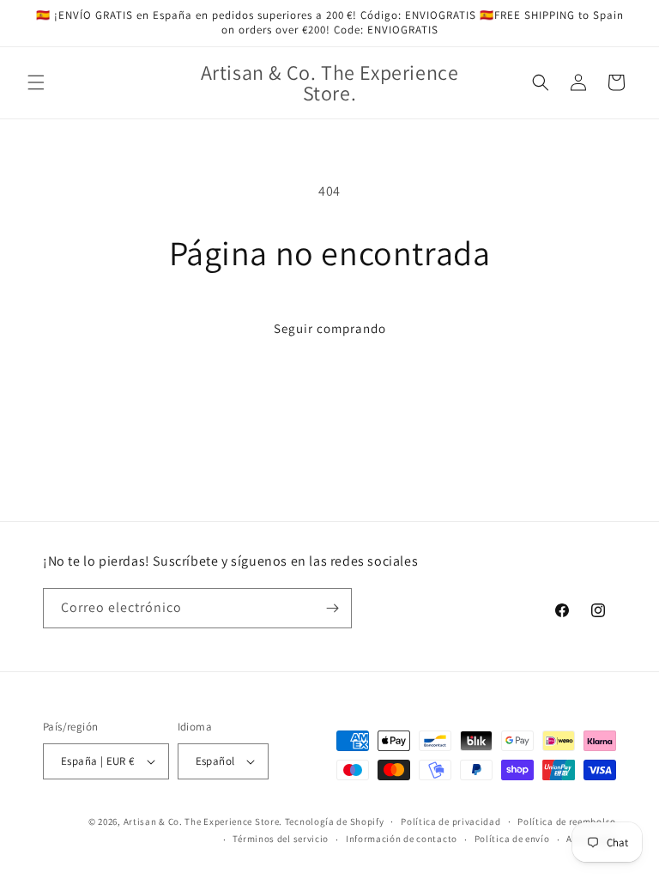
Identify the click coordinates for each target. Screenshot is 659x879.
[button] (36, 82)
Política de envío (512, 839)
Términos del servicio (281, 839)
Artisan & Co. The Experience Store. (203, 821)
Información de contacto (401, 839)
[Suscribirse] (332, 608)
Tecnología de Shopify (334, 821)
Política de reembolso (566, 821)
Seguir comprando (330, 328)
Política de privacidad (450, 821)
